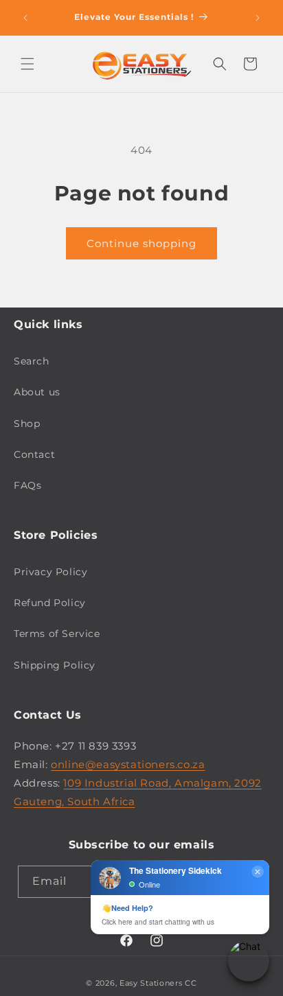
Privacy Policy (50, 572)
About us (37, 392)
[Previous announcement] (25, 18)
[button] (27, 64)
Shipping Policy (54, 665)
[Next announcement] (257, 18)
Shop (27, 423)
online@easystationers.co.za (128, 764)
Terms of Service (57, 633)
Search (31, 361)
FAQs (27, 485)
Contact (34, 454)
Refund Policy (50, 603)
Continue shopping (141, 243)
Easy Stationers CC (158, 983)
